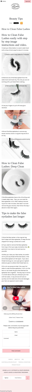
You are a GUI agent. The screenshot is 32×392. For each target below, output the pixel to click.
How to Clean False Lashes (16, 29)
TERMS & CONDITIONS (24, 362)
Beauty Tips (16, 18)
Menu (4, 1)
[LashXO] (16, 3)
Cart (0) (28, 1)
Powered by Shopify (6, 391)
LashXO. (9, 370)
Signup (6, 377)
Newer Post (19, 317)
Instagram (18, 12)
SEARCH (10, 359)
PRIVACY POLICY (16, 365)
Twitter (14, 12)
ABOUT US (17, 359)
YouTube (20, 12)
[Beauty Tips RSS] (21, 23)
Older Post (12, 317)
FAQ (23, 359)
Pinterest (16, 12)
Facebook (12, 12)
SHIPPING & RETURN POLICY (9, 362)
